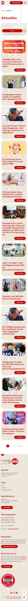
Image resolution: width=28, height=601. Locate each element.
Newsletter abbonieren (9, 546)
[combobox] (14, 26)
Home (2, 10)
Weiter (20, 446)
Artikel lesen (20, 70)
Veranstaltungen (16, 3)
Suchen (12, 31)
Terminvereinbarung (13, 529)
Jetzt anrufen (6, 566)
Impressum (3, 488)
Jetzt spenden (7, 507)
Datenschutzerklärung (6, 490)
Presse (2, 486)
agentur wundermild (11, 598)
